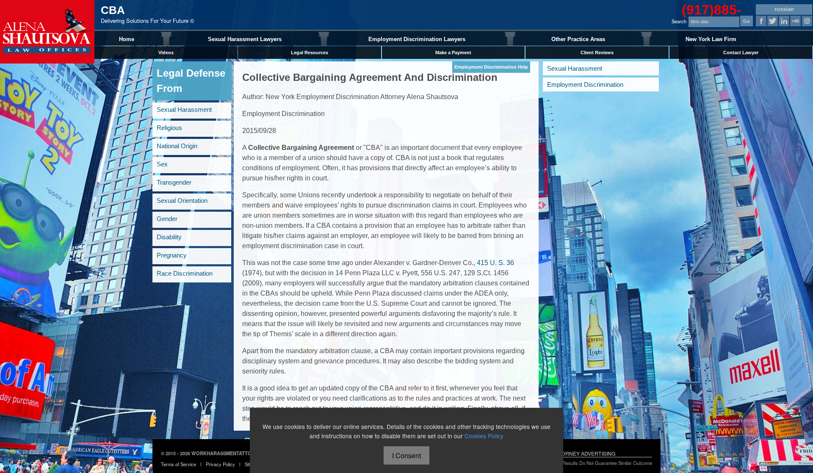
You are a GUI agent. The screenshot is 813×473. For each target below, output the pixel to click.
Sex (162, 164)
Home (126, 39)
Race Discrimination (185, 273)
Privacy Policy (220, 464)
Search (679, 21)
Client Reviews (597, 52)
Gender (167, 218)
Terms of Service (178, 464)
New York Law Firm (711, 39)
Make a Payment (453, 52)
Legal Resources (309, 52)
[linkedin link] (784, 21)
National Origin (177, 145)
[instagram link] (807, 21)
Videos (166, 52)
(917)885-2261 (711, 7)
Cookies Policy (484, 436)
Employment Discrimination (585, 84)
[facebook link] (761, 21)
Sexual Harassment (184, 109)
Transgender (174, 182)
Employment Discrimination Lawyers (416, 39)
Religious (169, 127)
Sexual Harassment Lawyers (245, 39)
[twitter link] (772, 21)
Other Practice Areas (578, 39)
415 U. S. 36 (495, 262)
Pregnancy (172, 255)
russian (784, 9)
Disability (169, 237)
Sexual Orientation (182, 200)
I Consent (406, 455)
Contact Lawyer (740, 52)
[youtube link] (795, 21)
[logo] (47, 32)
